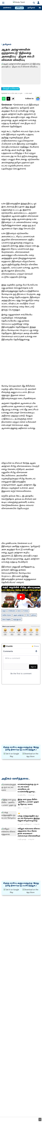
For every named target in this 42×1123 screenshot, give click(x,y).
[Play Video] (21, 597)
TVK (27, 615)
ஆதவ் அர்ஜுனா (19, 615)
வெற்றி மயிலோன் (11, 88)
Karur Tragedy (6, 619)
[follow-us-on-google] (38, 98)
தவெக (34, 615)
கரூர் (4, 611)
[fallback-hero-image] (9, 787)
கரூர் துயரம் (17, 619)
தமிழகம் (31, 8)
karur (19, 611)
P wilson (25, 611)
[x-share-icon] (8, 100)
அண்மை (7, 8)
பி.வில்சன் (11, 611)
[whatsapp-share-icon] (4, 100)
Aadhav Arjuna (6, 615)
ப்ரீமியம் (19, 8)
